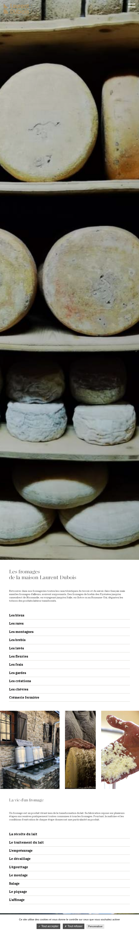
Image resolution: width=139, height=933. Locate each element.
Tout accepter (49, 926)
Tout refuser (75, 926)
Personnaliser (95, 926)
